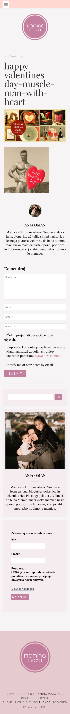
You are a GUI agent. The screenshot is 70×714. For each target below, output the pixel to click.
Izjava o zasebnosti (48, 356)
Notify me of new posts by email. (30, 365)
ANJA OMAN (35, 224)
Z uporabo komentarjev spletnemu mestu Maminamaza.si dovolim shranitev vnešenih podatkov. (36, 351)
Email (15, 554)
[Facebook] (29, 684)
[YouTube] (41, 684)
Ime (14, 539)
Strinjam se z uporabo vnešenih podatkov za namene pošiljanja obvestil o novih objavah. (33, 576)
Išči (58, 397)
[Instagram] (35, 684)
